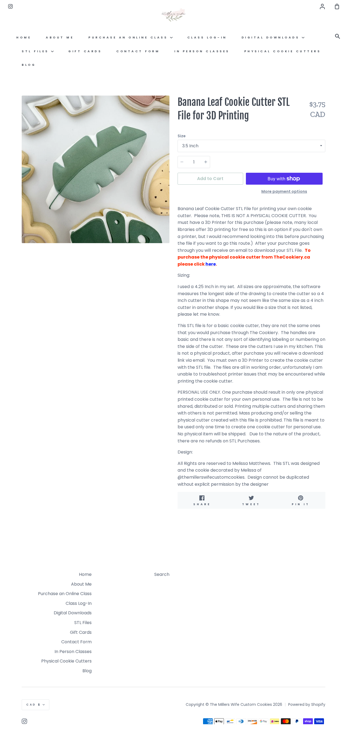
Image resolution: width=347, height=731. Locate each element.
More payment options (284, 191)
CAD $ (33, 705)
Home (23, 37)
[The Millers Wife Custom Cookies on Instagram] (24, 721)
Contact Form (138, 51)
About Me (60, 37)
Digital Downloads (272, 37)
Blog (29, 65)
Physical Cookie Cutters (282, 51)
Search (161, 574)
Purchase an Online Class (129, 37)
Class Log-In (207, 37)
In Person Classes (202, 51)
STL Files (36, 51)
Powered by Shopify (306, 704)
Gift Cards (85, 51)
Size (182, 136)
